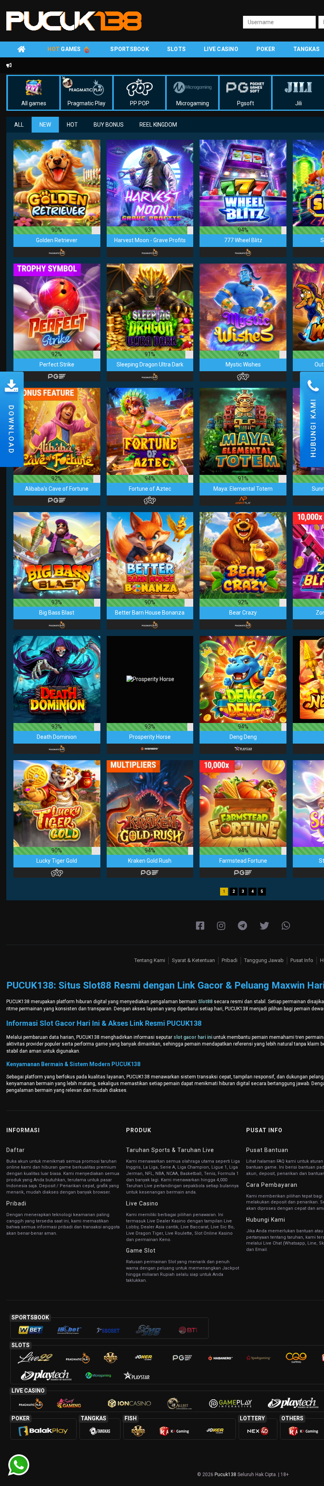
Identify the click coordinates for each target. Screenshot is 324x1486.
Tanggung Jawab (264, 960)
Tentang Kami (149, 960)
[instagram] (221, 926)
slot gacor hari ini (192, 1037)
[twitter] (264, 926)
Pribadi (229, 960)
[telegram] (242, 926)
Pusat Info (301, 960)
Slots (176, 49)
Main (57, 183)
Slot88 (205, 1001)
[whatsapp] (286, 926)
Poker (265, 49)
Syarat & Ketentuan (193, 960)
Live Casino (221, 49)
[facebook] (200, 926)
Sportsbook (129, 49)
